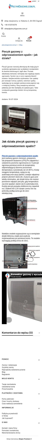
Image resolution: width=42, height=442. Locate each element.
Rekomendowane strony (11, 433)
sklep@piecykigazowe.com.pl (15, 29)
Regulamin (6, 374)
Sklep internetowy (18, 439)
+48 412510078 (10, 25)
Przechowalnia (7, 389)
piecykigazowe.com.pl (9, 45)
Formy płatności (8, 399)
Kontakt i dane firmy (9, 428)
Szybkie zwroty (8, 367)
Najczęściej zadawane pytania (13, 370)
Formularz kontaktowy (10, 430)
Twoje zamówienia (9, 384)
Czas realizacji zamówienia (12, 404)
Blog (20, 45)
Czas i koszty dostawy (10, 401)
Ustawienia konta (8, 387)
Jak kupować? (7, 418)
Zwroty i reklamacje (9, 365)
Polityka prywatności (10, 413)
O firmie (5, 416)
